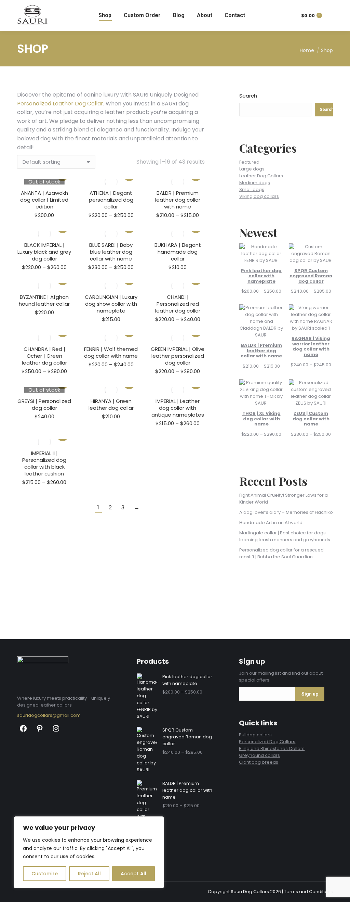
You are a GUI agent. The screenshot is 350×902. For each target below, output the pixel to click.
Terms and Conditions (308, 891)
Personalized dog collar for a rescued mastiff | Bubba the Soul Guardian (281, 553)
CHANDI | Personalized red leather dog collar (177, 303)
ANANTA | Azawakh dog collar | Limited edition (44, 199)
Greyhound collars (259, 755)
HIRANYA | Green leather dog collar (111, 404)
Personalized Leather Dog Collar (60, 103)
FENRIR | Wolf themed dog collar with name (111, 352)
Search (248, 95)
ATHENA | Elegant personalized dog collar (111, 199)
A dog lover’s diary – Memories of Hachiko (286, 512)
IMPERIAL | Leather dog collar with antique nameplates (177, 407)
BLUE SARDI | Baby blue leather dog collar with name (111, 251)
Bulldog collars (255, 735)
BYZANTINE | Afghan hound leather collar (44, 300)
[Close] (157, 822)
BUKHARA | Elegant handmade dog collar (177, 251)
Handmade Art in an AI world (270, 522)
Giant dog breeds (258, 762)
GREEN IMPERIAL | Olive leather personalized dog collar (177, 355)
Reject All (89, 873)
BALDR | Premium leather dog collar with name (177, 199)
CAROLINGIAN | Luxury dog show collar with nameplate (111, 303)
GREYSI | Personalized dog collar (44, 404)
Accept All (133, 873)
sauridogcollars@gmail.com (49, 715)
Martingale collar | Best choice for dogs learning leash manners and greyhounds (284, 536)
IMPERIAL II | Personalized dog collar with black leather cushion (44, 463)
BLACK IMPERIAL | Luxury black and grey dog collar (44, 251)
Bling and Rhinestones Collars (272, 748)
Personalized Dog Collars (267, 741)
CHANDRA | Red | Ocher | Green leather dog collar (44, 355)
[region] (89, 852)
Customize (44, 873)
